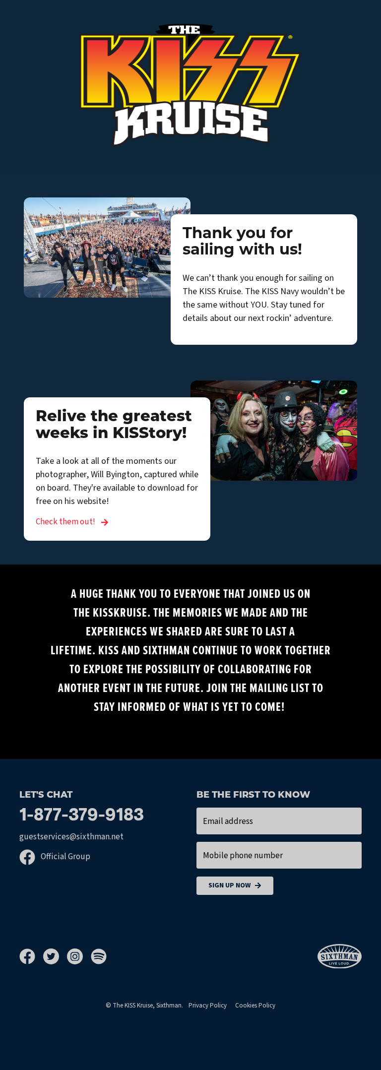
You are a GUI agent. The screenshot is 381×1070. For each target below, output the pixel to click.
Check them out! (66, 522)
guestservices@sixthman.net (71, 837)
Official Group (64, 857)
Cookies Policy (255, 1005)
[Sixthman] (340, 956)
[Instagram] (79, 956)
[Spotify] (99, 956)
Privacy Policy (208, 1005)
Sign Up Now (229, 885)
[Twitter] (55, 956)
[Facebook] (31, 956)
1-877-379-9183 (81, 816)
